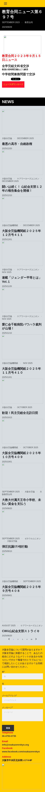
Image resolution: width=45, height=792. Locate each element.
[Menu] (5, 3)
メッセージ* (7, 707)
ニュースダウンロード (13, 84)
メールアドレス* (9, 695)
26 (31, 639)
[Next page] (36, 639)
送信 (8, 728)
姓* (3, 672)
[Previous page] (9, 639)
